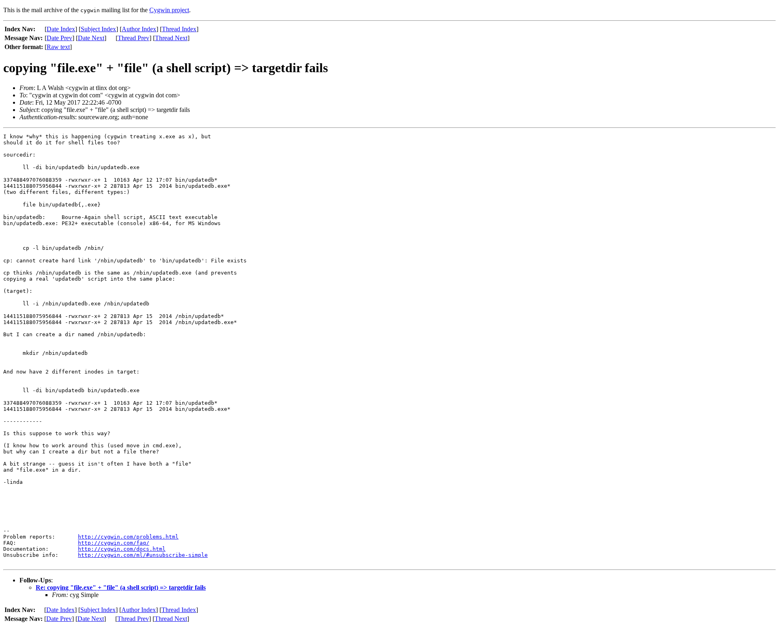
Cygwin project (169, 9)
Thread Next (171, 37)
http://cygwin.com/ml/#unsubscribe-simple (143, 555)
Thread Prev (133, 37)
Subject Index (98, 29)
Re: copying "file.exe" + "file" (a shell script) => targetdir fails (121, 587)
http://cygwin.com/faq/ (113, 543)
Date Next (91, 37)
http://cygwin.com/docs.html (122, 549)
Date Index (61, 29)
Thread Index (179, 29)
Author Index (139, 29)
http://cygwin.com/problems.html (128, 537)
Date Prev (59, 37)
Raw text (58, 46)
